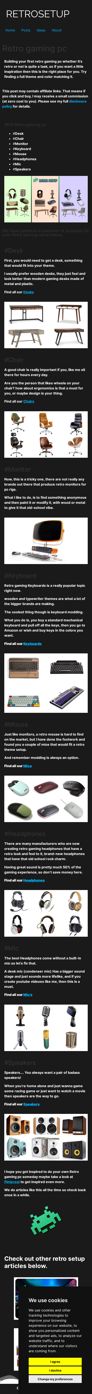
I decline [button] (55, 1370)
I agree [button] (55, 1361)
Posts (25, 30)
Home (10, 30)
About (57, 30)
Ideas (41, 30)
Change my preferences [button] (55, 1379)
